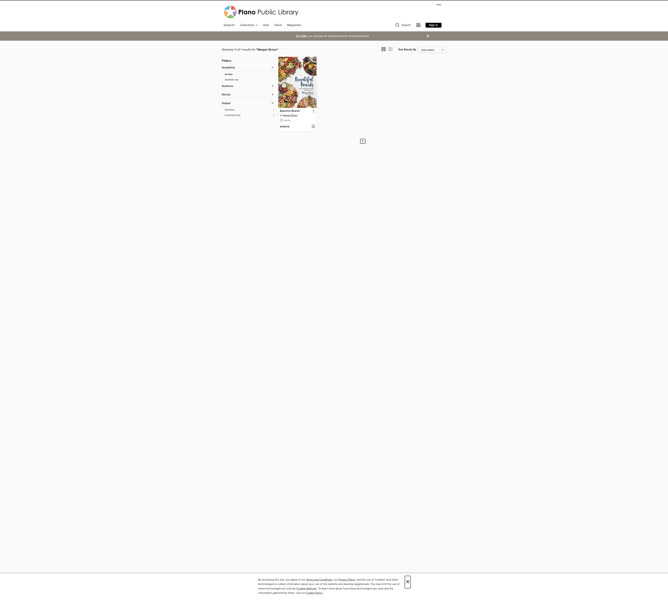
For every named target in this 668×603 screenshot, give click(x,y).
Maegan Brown (290, 115)
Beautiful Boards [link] (290, 111)
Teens (278, 25)
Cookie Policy (314, 593)
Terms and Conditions (319, 579)
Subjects (229, 25)
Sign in (433, 25)
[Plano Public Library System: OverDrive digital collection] (262, 12)
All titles (229, 74)
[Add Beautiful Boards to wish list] (313, 127)
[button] (402, 25)
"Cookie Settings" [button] (306, 588)
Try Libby (301, 36)
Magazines (294, 25)
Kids (266, 25)
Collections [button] (248, 25)
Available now (231, 79)
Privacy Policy (347, 579)
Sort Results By (407, 49)
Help (438, 4)
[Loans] (418, 25)
